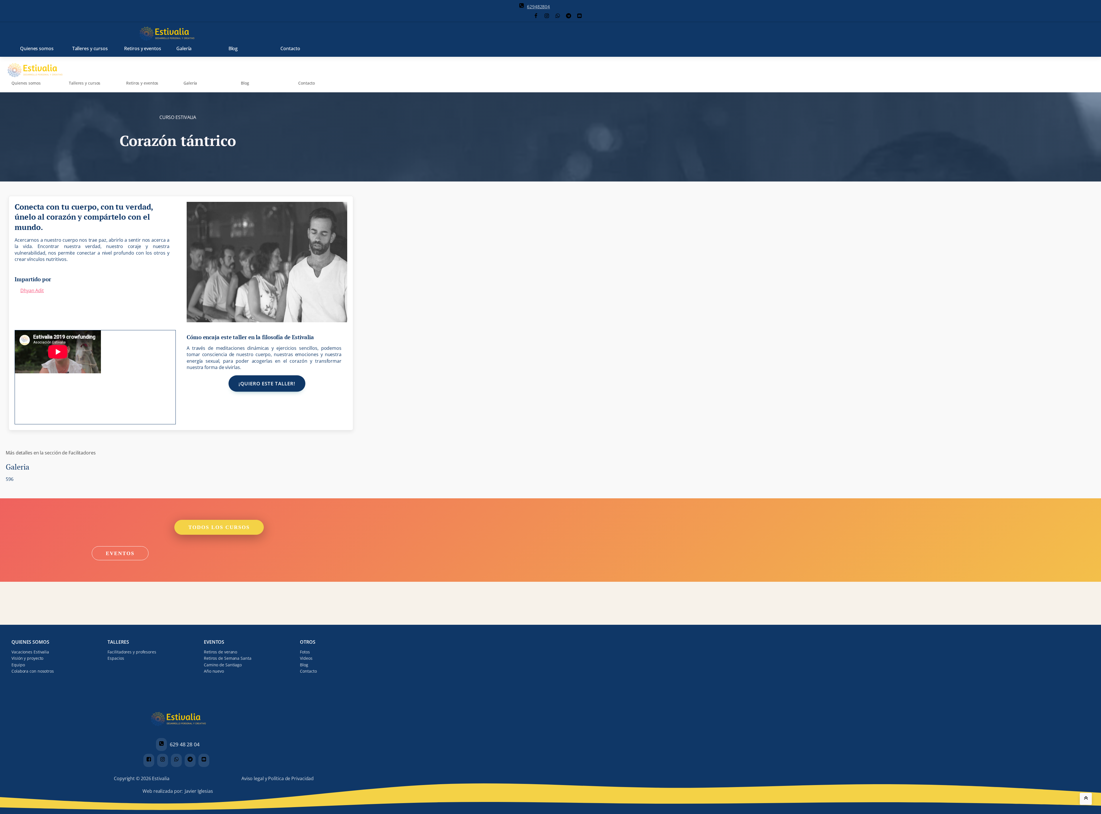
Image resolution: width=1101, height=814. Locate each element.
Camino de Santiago (223, 664)
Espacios (116, 658)
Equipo (18, 664)
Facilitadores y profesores (132, 652)
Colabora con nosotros (32, 671)
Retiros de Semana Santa (227, 658)
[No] (313, 812)
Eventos (214, 642)
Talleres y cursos (90, 48)
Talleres (118, 642)
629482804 (538, 6)
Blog (233, 48)
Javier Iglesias (199, 791)
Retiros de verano (220, 652)
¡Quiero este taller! (267, 383)
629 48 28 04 (185, 744)
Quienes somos (37, 48)
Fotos (305, 652)
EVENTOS (120, 553)
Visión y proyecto (27, 658)
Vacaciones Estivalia (30, 652)
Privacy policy (297, 810)
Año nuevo (214, 671)
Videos (306, 658)
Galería (184, 48)
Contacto (290, 48)
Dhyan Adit (32, 290)
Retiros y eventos (142, 48)
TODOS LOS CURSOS (219, 527)
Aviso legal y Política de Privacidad (277, 778)
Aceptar (274, 810)
